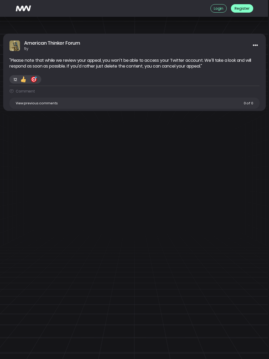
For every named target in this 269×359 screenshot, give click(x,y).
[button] (134, 103)
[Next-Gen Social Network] (23, 8)
